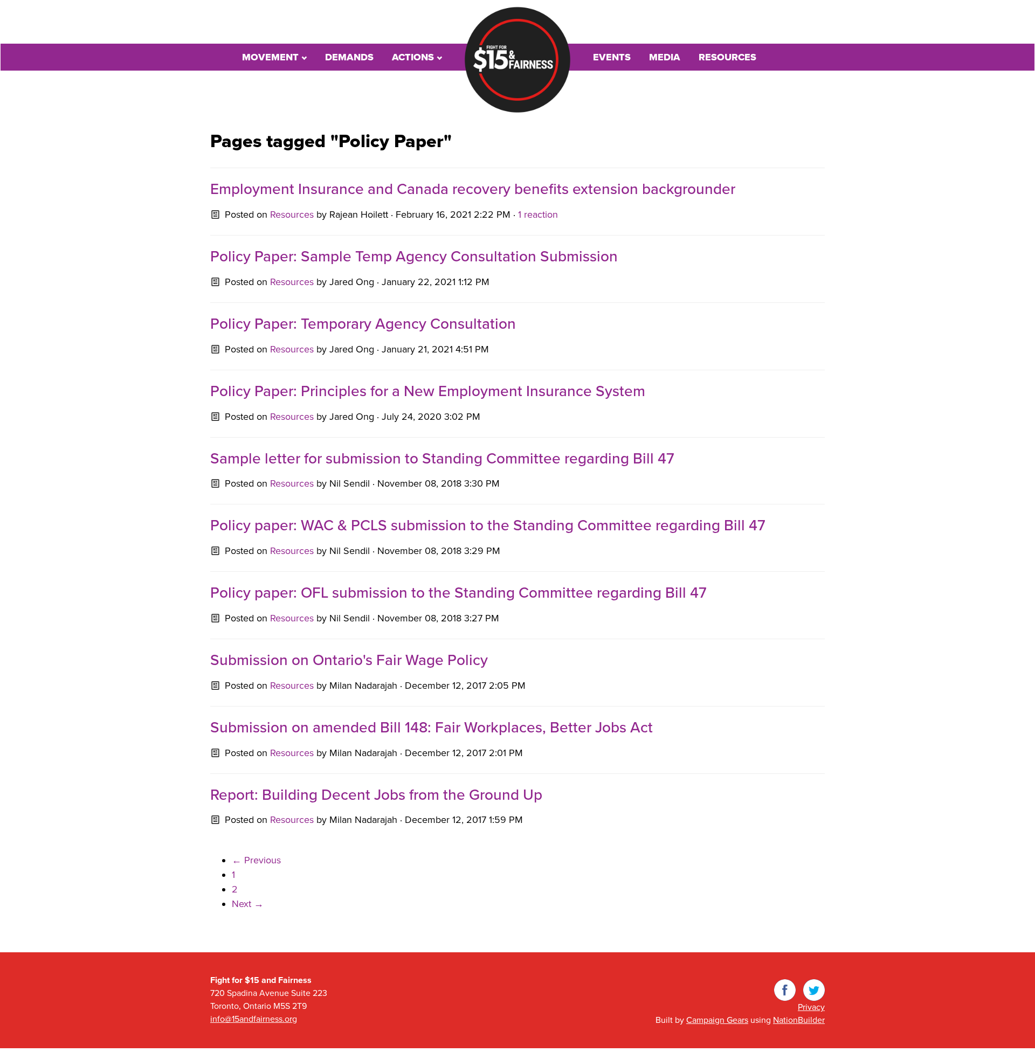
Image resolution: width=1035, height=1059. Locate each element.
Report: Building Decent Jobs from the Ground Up (376, 795)
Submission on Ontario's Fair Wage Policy (349, 660)
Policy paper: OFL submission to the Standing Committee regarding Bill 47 (458, 593)
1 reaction (538, 214)
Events (612, 57)
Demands (349, 57)
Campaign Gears (717, 1020)
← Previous (256, 860)
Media (664, 57)
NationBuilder (799, 1020)
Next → (248, 904)
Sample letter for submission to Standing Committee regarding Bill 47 (442, 458)
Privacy (811, 1007)
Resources (727, 57)
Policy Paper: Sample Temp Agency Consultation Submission (414, 256)
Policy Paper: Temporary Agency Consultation (363, 324)
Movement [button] (271, 57)
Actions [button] (414, 57)
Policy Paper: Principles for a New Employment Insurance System (427, 391)
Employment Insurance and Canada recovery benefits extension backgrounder (472, 189)
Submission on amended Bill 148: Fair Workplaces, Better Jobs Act (431, 727)
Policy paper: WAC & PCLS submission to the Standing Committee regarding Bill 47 (487, 525)
